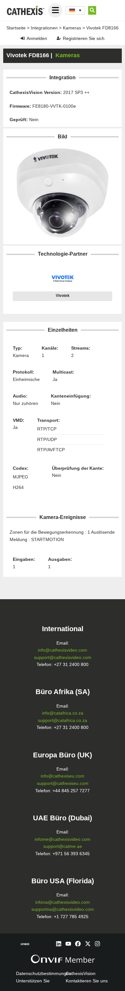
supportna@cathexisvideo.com (62, 909)
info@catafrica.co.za (62, 713)
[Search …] (92, 10)
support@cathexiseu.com (62, 783)
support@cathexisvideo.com (62, 657)
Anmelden (37, 38)
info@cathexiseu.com (62, 776)
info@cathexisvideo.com (62, 650)
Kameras (72, 27)
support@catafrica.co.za (62, 720)
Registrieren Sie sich (83, 38)
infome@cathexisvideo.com (62, 839)
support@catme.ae (62, 846)
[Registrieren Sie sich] (59, 38)
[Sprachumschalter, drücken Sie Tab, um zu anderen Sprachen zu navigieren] (75, 10)
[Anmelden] (23, 38)
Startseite (16, 27)
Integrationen (44, 27)
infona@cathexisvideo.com (62, 902)
